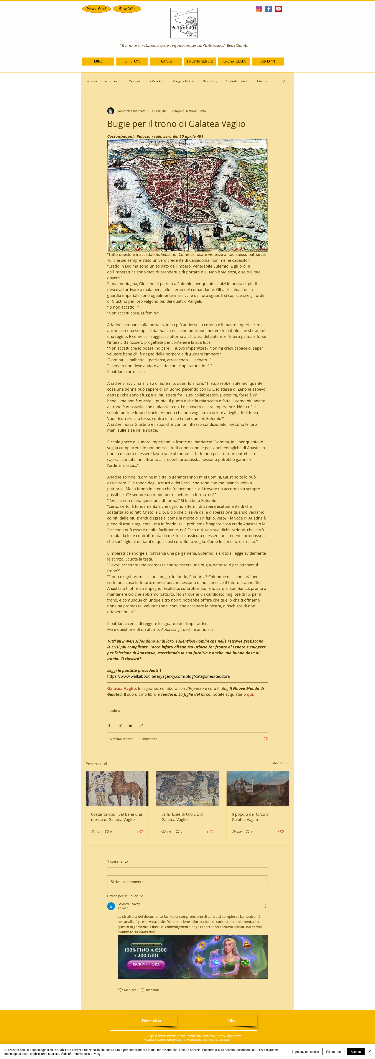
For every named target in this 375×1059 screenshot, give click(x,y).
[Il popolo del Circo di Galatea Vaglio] (258, 788)
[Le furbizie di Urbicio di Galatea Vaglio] (187, 788)
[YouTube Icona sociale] (278, 9)
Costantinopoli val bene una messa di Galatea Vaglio (116, 817)
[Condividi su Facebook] (109, 725)
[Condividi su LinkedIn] (130, 725)
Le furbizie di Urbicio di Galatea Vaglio (182, 817)
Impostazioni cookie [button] (305, 1051)
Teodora (134, 81)
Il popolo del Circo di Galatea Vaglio (251, 817)
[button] (284, 81)
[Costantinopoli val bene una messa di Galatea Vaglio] (117, 788)
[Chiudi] (369, 1052)
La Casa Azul (156, 81)
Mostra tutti (280, 763)
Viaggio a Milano (183, 81)
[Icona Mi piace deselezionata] (120, 990)
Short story (210, 81)
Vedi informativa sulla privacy (80, 1053)
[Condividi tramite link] (141, 725)
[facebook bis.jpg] (268, 9)
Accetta (356, 1051)
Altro (260, 81)
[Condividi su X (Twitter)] (120, 725)
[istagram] (259, 9)
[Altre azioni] (265, 110)
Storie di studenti (237, 81)
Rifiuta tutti (333, 1051)
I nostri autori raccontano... (103, 81)
